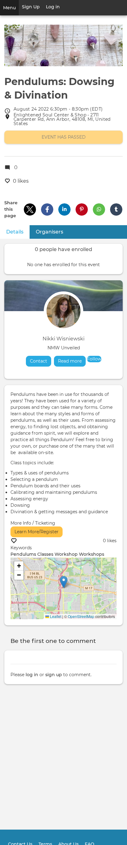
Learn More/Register (36, 531)
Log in (53, 7)
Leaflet (55, 616)
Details (18, 232)
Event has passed (64, 137)
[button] (30, 209)
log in (32, 674)
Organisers (49, 232)
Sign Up (31, 7)
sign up (53, 674)
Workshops (91, 554)
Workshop (66, 554)
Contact (38, 361)
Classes (45, 554)
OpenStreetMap (81, 616)
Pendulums (23, 554)
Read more (72, 361)
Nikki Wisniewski (63, 339)
